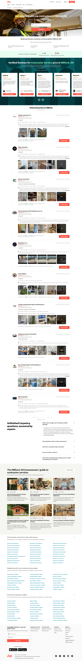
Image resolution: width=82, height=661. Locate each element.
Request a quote (9, 94)
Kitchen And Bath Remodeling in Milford (15, 580)
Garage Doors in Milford (58, 609)
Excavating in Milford (57, 614)
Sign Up (72, 1)
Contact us (67, 638)
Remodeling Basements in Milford (14, 583)
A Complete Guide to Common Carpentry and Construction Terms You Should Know (18, 522)
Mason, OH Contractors (35, 560)
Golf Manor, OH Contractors (59, 545)
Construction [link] (9, 7)
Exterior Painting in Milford (59, 603)
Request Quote (64, 140)
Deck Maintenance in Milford (13, 611)
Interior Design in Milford (58, 585)
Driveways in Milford (34, 611)
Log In (65, 1)
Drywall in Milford (57, 583)
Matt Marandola (34, 518)
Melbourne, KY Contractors (59, 549)
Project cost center (58, 630)
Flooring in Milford (34, 603)
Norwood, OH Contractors (35, 558)
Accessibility (18, 656)
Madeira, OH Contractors (12, 554)
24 (48, 417)
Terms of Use (17, 654)
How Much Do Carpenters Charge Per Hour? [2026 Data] (39, 495)
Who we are (67, 630)
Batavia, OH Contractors (12, 558)
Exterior (13, 4)
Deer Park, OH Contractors (36, 552)
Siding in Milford (33, 601)
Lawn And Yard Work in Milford (14, 618)
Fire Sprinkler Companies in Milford (37, 578)
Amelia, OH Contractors (35, 556)
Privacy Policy (23, 654)
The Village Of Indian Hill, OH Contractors (16, 556)
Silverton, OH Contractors (35, 554)
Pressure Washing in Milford (13, 609)
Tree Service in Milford (12, 607)
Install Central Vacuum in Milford (60, 574)
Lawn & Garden (19, 4)
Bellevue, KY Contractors (58, 560)
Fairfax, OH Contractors (35, 545)
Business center (45, 630)
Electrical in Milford (57, 576)
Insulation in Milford (34, 616)
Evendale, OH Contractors (58, 554)
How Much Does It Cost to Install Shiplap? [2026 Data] (64, 495)
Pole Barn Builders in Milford (13, 589)
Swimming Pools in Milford (59, 601)
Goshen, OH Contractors (12, 562)
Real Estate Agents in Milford (36, 574)
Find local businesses (35, 628)
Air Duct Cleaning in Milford (59, 618)
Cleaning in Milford (11, 605)
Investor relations (69, 636)
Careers (67, 632)
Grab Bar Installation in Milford (37, 587)
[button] (22, 132)
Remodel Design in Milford (35, 576)
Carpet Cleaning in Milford (58, 611)
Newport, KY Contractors (58, 558)
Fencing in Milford (11, 614)
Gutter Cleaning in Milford (58, 616)
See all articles (70, 470)
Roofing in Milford (11, 603)
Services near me (34, 630)
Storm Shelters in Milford (35, 580)
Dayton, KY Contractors (58, 562)
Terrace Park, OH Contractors (13, 545)
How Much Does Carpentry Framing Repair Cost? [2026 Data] (16, 495)
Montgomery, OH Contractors (13, 560)
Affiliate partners (69, 642)
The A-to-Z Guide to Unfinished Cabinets (63, 520)
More (24, 4)
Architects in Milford (11, 585)
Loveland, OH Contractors (12, 543)
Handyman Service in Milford (36, 614)
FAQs (55, 632)
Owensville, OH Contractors (13, 547)
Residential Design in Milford (36, 589)
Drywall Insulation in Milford (59, 580)
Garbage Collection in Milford (36, 620)
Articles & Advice (29, 4)
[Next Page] (51, 417)
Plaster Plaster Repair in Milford (60, 620)
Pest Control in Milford (35, 605)
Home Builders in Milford (12, 578)
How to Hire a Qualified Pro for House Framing (39, 521)
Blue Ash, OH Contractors (35, 547)
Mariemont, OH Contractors (36, 543)
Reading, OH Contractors (35, 549)
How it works (68, 628)
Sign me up (17, 640)
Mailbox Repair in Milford (58, 605)
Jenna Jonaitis (10, 518)
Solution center (57, 628)
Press (66, 634)
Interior (8, 4)
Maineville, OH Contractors (36, 562)
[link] (4, 91)
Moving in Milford (11, 616)
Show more (67, 126)
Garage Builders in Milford (58, 587)
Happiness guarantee (69, 640)
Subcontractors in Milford (12, 574)
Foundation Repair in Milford (36, 607)
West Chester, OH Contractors (59, 552)
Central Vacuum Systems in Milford (37, 585)
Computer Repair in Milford (59, 607)
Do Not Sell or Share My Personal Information (31, 656)
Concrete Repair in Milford (35, 609)
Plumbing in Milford (11, 601)
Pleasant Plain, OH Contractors (60, 543)
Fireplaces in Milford (57, 589)
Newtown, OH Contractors (12, 552)
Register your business (47, 628)
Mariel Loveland (57, 518)
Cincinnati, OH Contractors (13, 549)
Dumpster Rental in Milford (13, 587)
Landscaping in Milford (12, 620)
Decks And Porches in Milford (59, 578)
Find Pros (41, 29)
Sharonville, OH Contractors (59, 556)
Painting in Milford (34, 618)
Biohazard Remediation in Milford (37, 583)
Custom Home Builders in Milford (14, 576)
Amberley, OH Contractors (58, 547)
